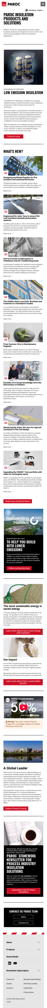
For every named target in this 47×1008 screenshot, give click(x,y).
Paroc (11, 4)
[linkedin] (9, 963)
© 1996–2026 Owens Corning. (15, 998)
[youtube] (15, 963)
